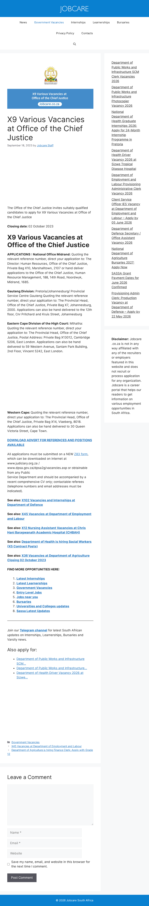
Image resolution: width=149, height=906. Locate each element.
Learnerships (101, 22)
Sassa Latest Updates (33, 611)
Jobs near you (27, 597)
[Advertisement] (50, 179)
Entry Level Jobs (29, 592)
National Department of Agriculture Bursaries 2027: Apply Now (123, 258)
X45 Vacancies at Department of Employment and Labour (46, 746)
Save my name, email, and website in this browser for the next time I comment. (50, 864)
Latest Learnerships (32, 583)
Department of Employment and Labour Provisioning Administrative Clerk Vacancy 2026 (126, 184)
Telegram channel (33, 630)
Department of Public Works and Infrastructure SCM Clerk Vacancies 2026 (125, 72)
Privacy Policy (65, 33)
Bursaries (123, 22)
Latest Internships (31, 578)
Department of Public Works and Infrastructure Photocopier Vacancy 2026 (124, 96)
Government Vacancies (49, 22)
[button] (75, 44)
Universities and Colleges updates (43, 606)
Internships (78, 22)
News (23, 22)
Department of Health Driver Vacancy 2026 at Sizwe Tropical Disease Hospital (124, 160)
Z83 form (81, 454)
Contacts (87, 33)
